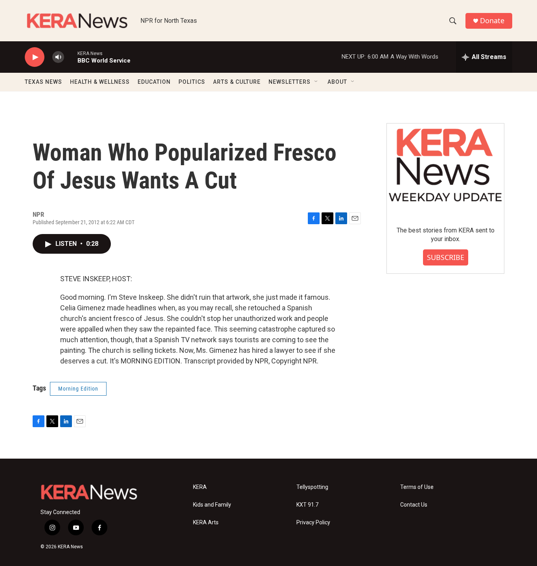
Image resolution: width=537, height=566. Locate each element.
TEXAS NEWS (43, 82)
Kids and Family (212, 505)
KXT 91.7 (307, 505)
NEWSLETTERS (289, 82)
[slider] (71, 57)
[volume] (58, 57)
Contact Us (413, 505)
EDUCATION (154, 82)
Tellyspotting (312, 487)
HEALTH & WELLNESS (100, 82)
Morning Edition (78, 388)
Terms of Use (417, 487)
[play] (34, 57)
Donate (492, 21)
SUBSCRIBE (445, 257)
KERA (200, 487)
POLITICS (191, 82)
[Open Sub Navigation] (316, 82)
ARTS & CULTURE (237, 82)
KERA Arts (206, 522)
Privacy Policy (313, 522)
